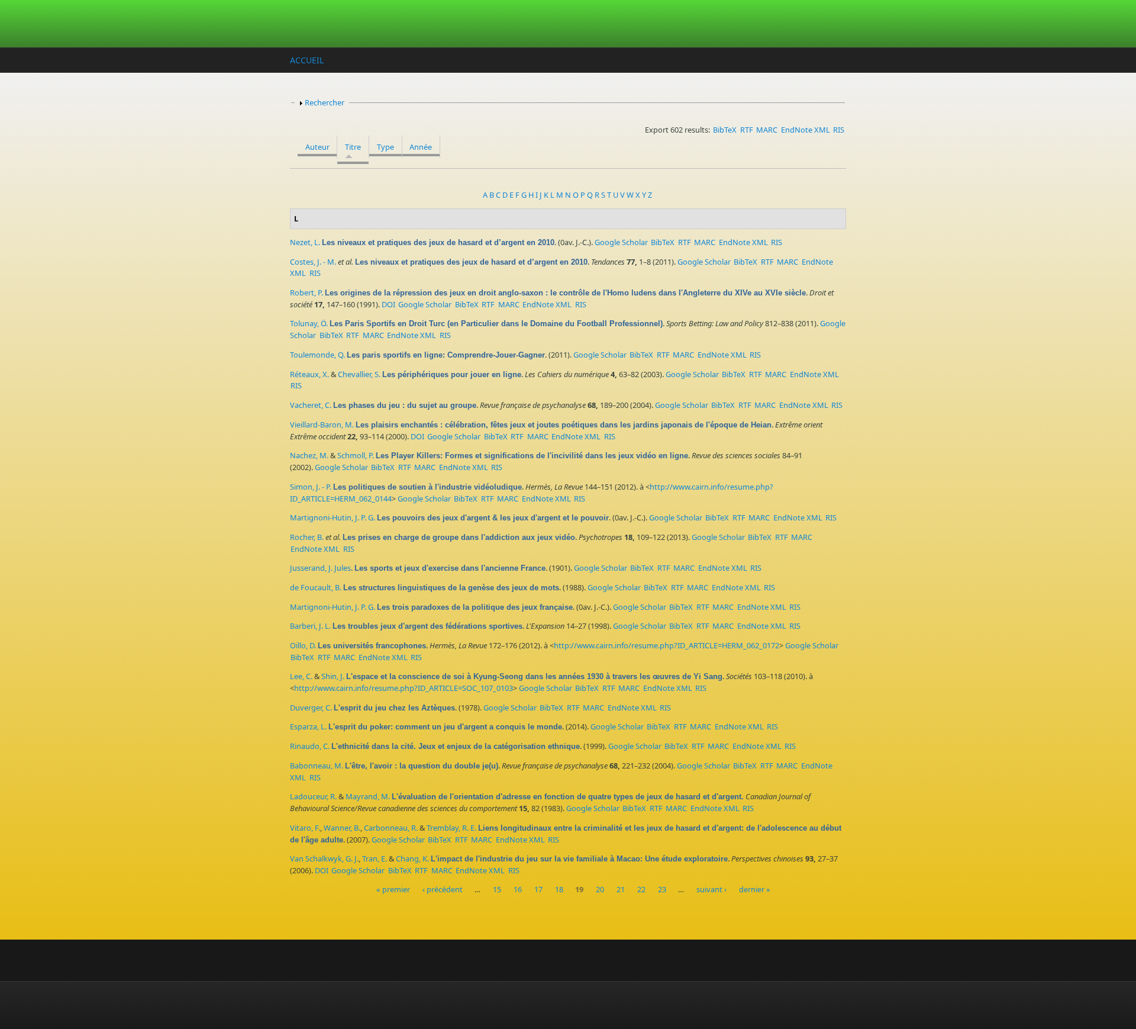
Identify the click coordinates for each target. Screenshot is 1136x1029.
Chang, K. (412, 858)
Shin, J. (332, 676)
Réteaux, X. (309, 374)
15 (497, 890)
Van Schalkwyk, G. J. (324, 858)
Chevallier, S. (359, 374)
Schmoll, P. (355, 455)
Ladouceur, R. (313, 796)
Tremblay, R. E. (451, 827)
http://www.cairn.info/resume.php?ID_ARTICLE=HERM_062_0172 (666, 645)
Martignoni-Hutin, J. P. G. (332, 517)
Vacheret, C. (310, 405)
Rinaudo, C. (310, 746)
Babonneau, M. (316, 765)
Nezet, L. (305, 242)
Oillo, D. (303, 645)
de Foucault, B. (315, 587)
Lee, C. (301, 676)
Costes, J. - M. (313, 261)
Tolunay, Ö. (309, 323)
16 (518, 890)
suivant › (711, 890)
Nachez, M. (309, 455)
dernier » (754, 890)
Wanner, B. (342, 827)
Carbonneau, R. (391, 827)
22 (641, 890)
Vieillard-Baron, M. (322, 424)
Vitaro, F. (305, 827)
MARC (766, 129)
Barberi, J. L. (310, 625)
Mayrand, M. (368, 796)
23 (662, 890)
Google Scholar (621, 242)
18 (559, 890)
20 (600, 890)
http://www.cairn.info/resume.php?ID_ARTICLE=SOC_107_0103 (403, 688)
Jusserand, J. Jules (320, 567)
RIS (838, 129)
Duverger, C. (311, 707)
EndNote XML (805, 129)
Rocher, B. (307, 537)
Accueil (307, 60)
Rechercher (324, 102)
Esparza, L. (308, 726)
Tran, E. (374, 858)
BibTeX (725, 129)
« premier (393, 890)
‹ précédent (442, 890)
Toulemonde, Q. (317, 354)
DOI (388, 304)
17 (538, 890)
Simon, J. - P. (310, 486)
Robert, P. (306, 292)
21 (621, 890)
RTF (746, 129)
